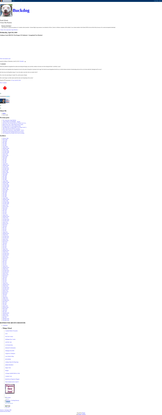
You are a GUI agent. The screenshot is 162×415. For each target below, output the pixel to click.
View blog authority (9, 403)
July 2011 (4, 230)
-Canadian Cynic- (8, 376)
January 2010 (5, 205)
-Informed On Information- (10, 347)
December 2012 (6, 254)
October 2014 (5, 286)
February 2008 (5, 172)
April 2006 (5, 141)
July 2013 (4, 264)
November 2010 (6, 219)
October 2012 (5, 251)
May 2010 (5, 210)
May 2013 (5, 261)
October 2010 (5, 217)
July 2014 (4, 281)
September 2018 (6, 313)
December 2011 (6, 237)
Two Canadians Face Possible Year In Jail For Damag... (14, 133)
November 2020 (6, 320)
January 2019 (5, 314)
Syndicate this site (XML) (5, 411)
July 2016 (4, 304)
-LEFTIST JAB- (8, 342)
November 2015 (6, 300)
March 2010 (5, 208)
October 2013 (5, 269)
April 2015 (5, 294)
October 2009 (5, 200)
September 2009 (6, 199)
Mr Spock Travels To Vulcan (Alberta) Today (12, 125)
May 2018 (5, 311)
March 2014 (5, 276)
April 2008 (5, 175)
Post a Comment (3, 82)
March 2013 (5, 259)
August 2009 (5, 198)
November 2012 (6, 253)
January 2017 (5, 305)
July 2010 (4, 213)
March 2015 (5, 293)
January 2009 (5, 188)
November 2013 (6, 270)
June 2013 (5, 263)
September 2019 (6, 318)
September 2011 (6, 233)
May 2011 (5, 227)
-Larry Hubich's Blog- (9, 356)
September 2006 (6, 148)
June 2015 (5, 296)
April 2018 (5, 310)
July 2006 (4, 145)
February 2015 (5, 291)
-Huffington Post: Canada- (10, 339)
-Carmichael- (5, 325)
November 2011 (6, 236)
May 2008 (5, 176)
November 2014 (6, 287)
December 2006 (6, 152)
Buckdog (21, 10)
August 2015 (5, 297)
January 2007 (5, 154)
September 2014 (6, 284)
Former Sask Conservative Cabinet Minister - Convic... (13, 130)
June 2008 (5, 178)
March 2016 (5, 301)
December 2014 (6, 288)
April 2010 (5, 209)
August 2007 (5, 163)
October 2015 (5, 298)
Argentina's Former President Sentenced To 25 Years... (13, 131)
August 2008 (5, 181)
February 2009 (5, 189)
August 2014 (5, 283)
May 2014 (5, 278)
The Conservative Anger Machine (10, 29)
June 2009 (5, 195)
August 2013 (5, 266)
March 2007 (5, 156)
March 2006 (5, 139)
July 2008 (4, 179)
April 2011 (5, 226)
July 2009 (4, 196)
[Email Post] (25, 61)
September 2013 (6, 267)
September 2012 (6, 250)
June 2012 (5, 246)
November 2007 (6, 168)
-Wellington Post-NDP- (9, 350)
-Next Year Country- (9, 336)
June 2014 (5, 280)
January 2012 (5, 239)
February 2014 (5, 274)
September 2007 (6, 165)
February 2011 (5, 223)
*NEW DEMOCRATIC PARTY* (12, 381)
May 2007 (5, 159)
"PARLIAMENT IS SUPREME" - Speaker (11, 121)
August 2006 (5, 146)
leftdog (4, 113)
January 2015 (5, 290)
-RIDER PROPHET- (9, 364)
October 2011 (5, 234)
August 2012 (5, 249)
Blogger (83, 412)
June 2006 (5, 144)
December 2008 (6, 186)
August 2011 (5, 232)
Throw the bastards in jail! (5, 58)
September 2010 (6, 216)
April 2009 (5, 192)
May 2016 (5, 303)
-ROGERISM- (8, 359)
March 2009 (5, 190)
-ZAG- (6, 333)
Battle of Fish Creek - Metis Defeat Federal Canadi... (13, 124)
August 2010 (5, 215)
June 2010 (5, 212)
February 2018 (5, 307)
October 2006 (5, 149)
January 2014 (5, 273)
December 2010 (6, 220)
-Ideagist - (7, 370)
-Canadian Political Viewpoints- (11, 330)
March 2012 (5, 242)
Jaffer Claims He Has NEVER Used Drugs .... (12, 128)
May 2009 (5, 193)
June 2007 (5, 161)
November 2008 (6, 185)
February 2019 (5, 315)
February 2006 (5, 138)
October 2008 (5, 183)
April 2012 (5, 243)
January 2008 (5, 171)
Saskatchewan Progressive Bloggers (12, 379)
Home (2, 29)
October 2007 (5, 166)
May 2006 (5, 142)
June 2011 (5, 229)
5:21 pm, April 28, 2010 (16, 80)
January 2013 (5, 256)
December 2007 (6, 169)
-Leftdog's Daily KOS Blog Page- (12, 362)
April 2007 (5, 158)
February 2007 (5, 155)
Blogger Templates (82, 414)
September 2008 (6, 182)
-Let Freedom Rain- (9, 345)
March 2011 (5, 224)
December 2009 (6, 203)
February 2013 (5, 257)
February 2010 (5, 206)
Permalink (22, 61)
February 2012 (5, 240)
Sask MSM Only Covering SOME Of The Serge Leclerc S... (15, 127)
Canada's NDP (7, 407)
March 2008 (5, 173)
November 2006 (6, 151)
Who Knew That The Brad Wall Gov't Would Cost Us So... (14, 123)
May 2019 (5, 317)
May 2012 (5, 244)
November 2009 (6, 202)
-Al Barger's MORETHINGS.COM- (12, 373)
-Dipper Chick (8, 367)
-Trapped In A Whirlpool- (10, 353)
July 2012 (4, 247)
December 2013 (6, 271)
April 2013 (5, 260)
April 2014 (5, 277)
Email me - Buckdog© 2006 (5, 410)
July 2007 (4, 162)
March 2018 (5, 308)
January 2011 (5, 222)
